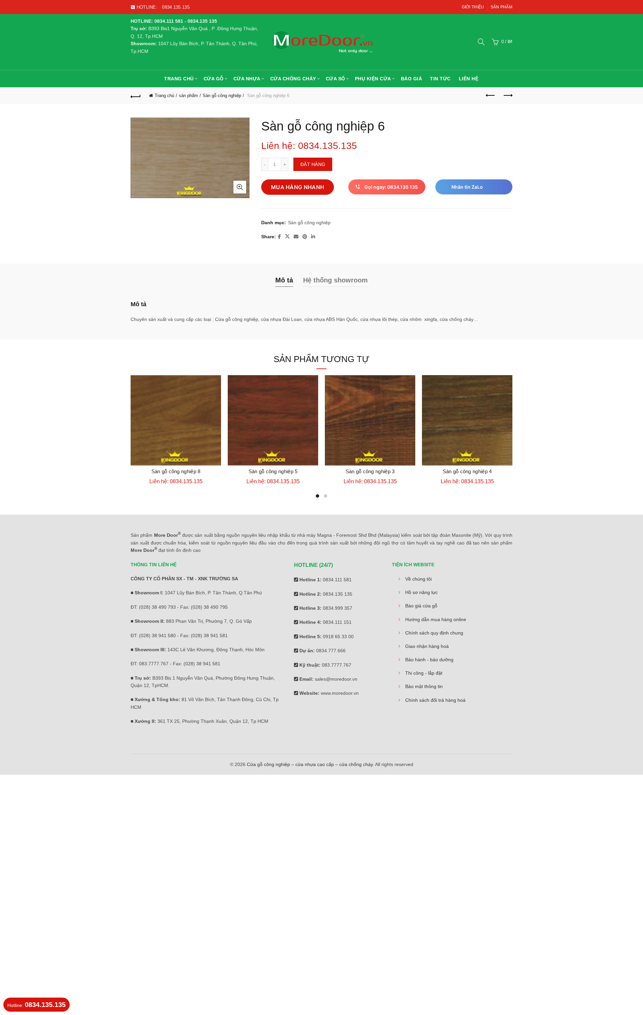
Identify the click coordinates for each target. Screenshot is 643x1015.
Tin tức (440, 78)
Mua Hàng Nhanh (297, 187)
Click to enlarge (239, 187)
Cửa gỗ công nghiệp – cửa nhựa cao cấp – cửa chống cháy (310, 764)
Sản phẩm (501, 7)
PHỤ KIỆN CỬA (373, 78)
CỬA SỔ (335, 78)
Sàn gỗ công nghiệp (222, 95)
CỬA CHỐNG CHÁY (293, 78)
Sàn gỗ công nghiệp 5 (273, 471)
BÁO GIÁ (411, 78)
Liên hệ (469, 78)
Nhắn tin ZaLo (467, 187)
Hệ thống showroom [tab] (335, 280)
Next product (507, 95)
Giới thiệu (473, 7)
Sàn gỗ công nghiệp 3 (370, 471)
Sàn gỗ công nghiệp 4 (467, 471)
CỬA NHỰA (247, 78)
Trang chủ (179, 78)
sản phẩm (188, 95)
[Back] (135, 95)
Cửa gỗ (214, 78)
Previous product (490, 95)
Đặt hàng (312, 164)
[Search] (481, 42)
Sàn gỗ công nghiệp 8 (176, 471)
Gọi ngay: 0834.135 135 (391, 187)
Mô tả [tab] (284, 280)
